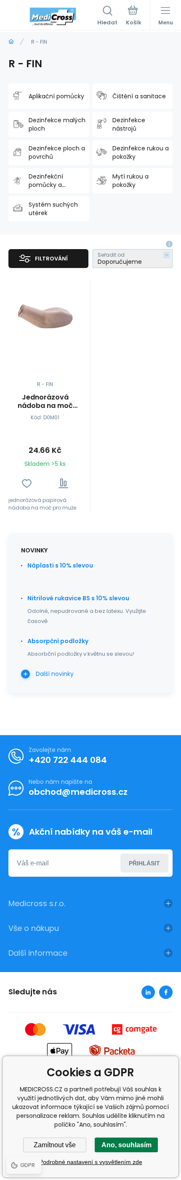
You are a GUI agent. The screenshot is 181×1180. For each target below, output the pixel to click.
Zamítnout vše (55, 1144)
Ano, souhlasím (126, 1144)
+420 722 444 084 (68, 760)
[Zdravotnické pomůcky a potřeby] (11, 42)
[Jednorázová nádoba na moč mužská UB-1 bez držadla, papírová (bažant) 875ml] (45, 317)
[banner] (52, 16)
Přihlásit (144, 863)
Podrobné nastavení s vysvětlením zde (90, 1162)
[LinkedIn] (148, 992)
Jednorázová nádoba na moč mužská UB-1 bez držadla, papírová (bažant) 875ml (45, 401)
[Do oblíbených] (27, 483)
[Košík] (133, 16)
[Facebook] (166, 992)
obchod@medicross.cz (78, 792)
